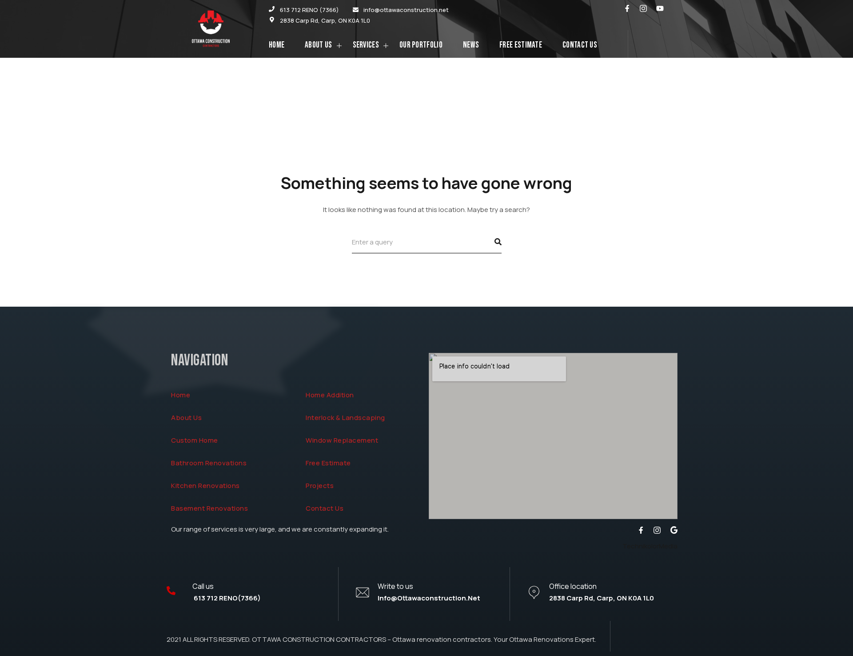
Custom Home (194, 440)
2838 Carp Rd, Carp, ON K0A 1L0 (601, 598)
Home (276, 45)
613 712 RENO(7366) (226, 598)
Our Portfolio (420, 45)
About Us (318, 45)
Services (366, 45)
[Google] (674, 530)
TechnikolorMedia (650, 546)
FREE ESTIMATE (520, 45)
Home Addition (330, 395)
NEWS (471, 45)
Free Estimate (328, 463)
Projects (320, 485)
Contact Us (579, 45)
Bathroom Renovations (209, 463)
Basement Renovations (209, 508)
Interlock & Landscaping (345, 417)
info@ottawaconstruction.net (429, 598)
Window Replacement (342, 440)
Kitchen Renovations (205, 485)
